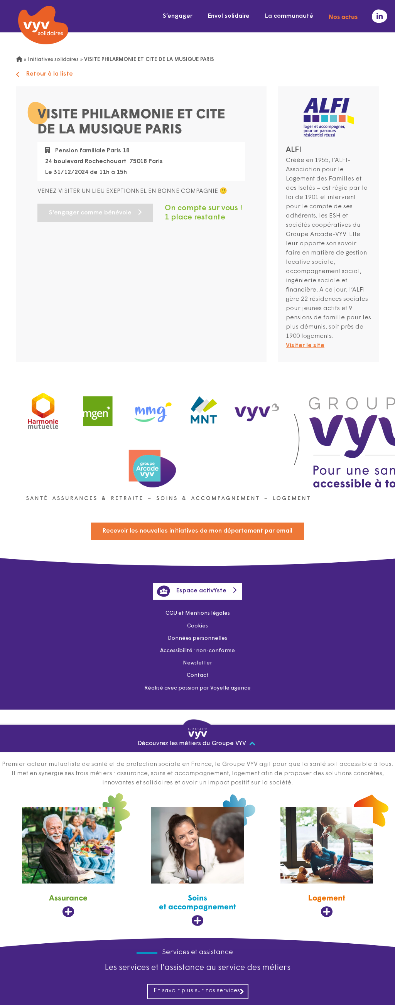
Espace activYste (201, 591)
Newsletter (197, 663)
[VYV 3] (257, 407)
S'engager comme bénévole (90, 213)
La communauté (289, 16)
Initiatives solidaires (53, 59)
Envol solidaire (229, 16)
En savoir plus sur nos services (197, 991)
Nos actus (343, 16)
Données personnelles (197, 638)
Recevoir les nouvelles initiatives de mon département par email (197, 531)
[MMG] (150, 407)
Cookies (197, 626)
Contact (198, 675)
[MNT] (204, 407)
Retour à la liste (49, 74)
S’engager (177, 16)
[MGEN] (98, 407)
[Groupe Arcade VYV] (152, 464)
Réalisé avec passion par (197, 688)
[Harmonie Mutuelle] (43, 409)
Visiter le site (305, 345)
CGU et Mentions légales (197, 613)
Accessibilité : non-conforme (197, 651)
